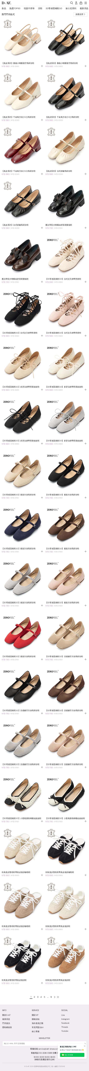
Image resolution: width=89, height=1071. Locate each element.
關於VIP (35, 1015)
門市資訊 (6, 1023)
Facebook (65, 1023)
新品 (4, 8)
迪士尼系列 (71, 8)
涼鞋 (40, 8)
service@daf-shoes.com (48, 1049)
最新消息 (84, 8)
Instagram (65, 1019)
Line (63, 1015)
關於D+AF (6, 1015)
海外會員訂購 (37, 1023)
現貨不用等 (29, 8)
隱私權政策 (7, 1027)
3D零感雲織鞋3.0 (54, 8)
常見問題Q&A (38, 1027)
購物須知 (36, 1019)
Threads (64, 1027)
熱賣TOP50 (15, 8)
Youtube (64, 1031)
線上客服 (36, 1031)
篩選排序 (79, 14)
